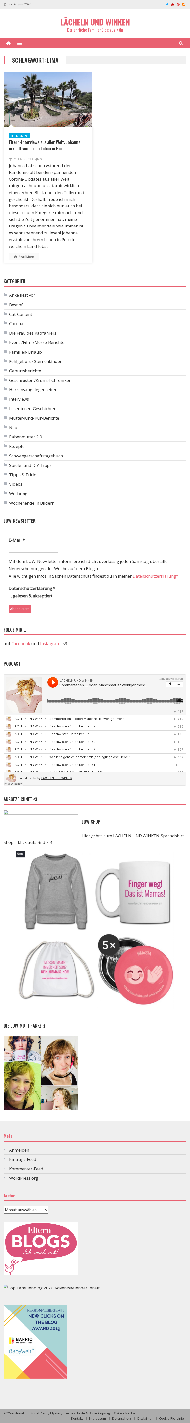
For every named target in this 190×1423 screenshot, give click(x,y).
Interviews (19, 136)
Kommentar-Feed (26, 1169)
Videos (15, 484)
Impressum (97, 1418)
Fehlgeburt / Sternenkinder (35, 361)
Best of (16, 305)
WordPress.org (23, 1178)
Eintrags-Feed (22, 1159)
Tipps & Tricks (23, 474)
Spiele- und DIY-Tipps (30, 465)
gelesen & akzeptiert (32, 596)
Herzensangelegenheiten (33, 389)
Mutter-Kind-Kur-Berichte (34, 418)
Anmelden (19, 1150)
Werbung (18, 493)
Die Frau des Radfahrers (32, 333)
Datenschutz (121, 1418)
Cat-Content (20, 314)
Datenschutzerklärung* (155, 576)
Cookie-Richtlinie (171, 1418)
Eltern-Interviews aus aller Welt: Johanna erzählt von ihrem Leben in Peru (44, 145)
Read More (26, 257)
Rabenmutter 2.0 (25, 437)
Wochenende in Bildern (31, 503)
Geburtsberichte (25, 371)
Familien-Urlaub (25, 352)
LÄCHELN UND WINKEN (95, 22)
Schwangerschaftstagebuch (36, 456)
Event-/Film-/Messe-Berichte (36, 342)
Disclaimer (145, 1418)
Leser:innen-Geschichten (32, 408)
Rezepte (16, 446)
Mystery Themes (62, 1413)
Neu (13, 427)
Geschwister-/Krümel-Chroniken (40, 380)
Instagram (50, 643)
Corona (16, 323)
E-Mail (17, 540)
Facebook (20, 643)
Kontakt (77, 1418)
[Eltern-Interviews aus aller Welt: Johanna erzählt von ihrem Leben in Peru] (48, 99)
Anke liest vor (22, 295)
